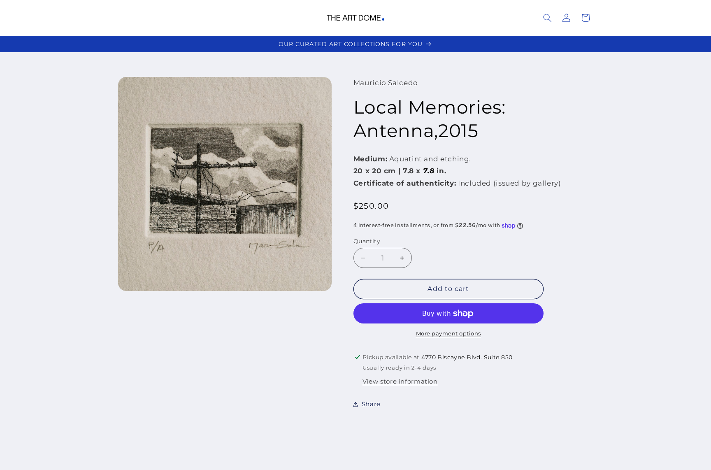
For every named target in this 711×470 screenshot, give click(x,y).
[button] (547, 17)
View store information (400, 381)
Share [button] (371, 404)
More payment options (448, 333)
